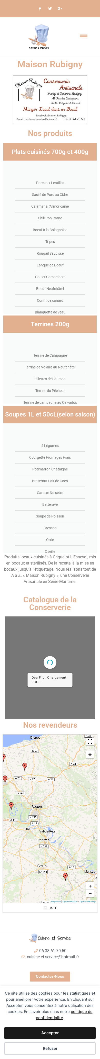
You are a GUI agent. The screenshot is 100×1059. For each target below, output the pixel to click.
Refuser (50, 1048)
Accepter (50, 1032)
